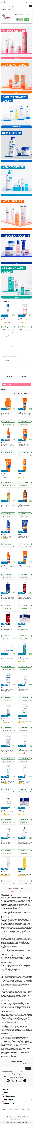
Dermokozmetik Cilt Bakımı (10, 362)
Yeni (5, 373)
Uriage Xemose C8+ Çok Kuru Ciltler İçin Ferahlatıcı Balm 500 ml (25, 849)
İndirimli (6, 370)
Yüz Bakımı (7, 356)
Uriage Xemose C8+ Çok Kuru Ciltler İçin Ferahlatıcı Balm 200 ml (8, 757)
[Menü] (1, 2)
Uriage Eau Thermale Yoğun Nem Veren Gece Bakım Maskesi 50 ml (7, 665)
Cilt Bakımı (6, 349)
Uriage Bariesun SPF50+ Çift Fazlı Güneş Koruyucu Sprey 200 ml (7, 512)
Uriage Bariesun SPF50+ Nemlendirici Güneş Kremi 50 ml (8, 481)
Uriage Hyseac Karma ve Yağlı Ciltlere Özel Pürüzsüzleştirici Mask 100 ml (8, 849)
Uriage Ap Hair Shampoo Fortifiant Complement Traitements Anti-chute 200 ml (8, 634)
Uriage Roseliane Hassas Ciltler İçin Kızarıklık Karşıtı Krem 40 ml (24, 326)
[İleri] (23, 897)
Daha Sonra (19, 19)
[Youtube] (8, 1088)
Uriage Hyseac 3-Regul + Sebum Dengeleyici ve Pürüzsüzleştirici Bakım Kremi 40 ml (8, 726)
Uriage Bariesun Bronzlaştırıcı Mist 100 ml (24, 512)
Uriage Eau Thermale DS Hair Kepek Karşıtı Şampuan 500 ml (8, 604)
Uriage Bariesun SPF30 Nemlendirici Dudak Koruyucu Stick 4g (25, 879)
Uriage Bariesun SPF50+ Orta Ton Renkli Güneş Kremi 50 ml (24, 573)
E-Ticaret (12, 1128)
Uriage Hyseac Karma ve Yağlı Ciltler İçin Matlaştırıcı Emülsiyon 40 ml (24, 726)
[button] (12, 338)
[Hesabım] (29, 2)
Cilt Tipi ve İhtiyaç (8, 352)
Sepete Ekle (7, 335)
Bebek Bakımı (7, 347)
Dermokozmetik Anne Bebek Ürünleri (12, 360)
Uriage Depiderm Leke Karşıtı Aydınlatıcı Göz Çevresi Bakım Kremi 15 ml (24, 787)
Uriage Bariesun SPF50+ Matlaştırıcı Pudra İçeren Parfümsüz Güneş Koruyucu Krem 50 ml (7, 420)
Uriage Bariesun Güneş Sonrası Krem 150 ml (23, 542)
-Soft (8, 1128)
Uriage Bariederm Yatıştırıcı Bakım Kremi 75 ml (7, 696)
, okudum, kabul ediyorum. (14, 1077)
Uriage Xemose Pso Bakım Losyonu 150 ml (24, 696)
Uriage (3, 324)
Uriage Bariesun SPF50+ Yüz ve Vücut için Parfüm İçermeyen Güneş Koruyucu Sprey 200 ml (7, 573)
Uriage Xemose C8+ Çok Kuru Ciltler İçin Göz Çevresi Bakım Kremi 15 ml (25, 757)
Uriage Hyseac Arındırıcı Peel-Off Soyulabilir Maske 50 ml (8, 818)
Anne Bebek (6, 345)
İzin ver (27, 19)
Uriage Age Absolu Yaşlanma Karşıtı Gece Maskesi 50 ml (24, 818)
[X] (12, 1088)
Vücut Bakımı (7, 354)
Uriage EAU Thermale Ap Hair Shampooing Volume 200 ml (24, 604)
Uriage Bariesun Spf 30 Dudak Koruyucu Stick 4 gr (25, 481)
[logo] (8, 2)
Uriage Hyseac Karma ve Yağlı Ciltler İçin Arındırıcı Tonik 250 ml (23, 665)
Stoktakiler (6, 366)
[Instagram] (24, 1088)
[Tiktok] (20, 1088)
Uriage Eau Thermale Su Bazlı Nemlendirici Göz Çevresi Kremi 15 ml (8, 787)
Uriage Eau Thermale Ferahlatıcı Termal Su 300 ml (7, 326)
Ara (30, 6)
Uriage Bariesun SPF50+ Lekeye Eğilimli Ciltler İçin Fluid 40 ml (23, 451)
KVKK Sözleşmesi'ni (7, 1077)
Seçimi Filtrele (7, 390)
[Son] (26, 897)
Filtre (3, 399)
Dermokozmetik (8, 358)
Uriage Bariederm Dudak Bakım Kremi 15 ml (7, 879)
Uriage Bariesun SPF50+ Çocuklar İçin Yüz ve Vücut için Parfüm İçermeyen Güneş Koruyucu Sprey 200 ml (7, 451)
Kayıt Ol (28, 1074)
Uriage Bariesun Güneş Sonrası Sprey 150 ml (6, 542)
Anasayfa (4, 9)
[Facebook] (16, 1088)
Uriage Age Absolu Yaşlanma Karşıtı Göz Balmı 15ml (24, 634)
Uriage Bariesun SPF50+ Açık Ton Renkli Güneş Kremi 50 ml (24, 420)
